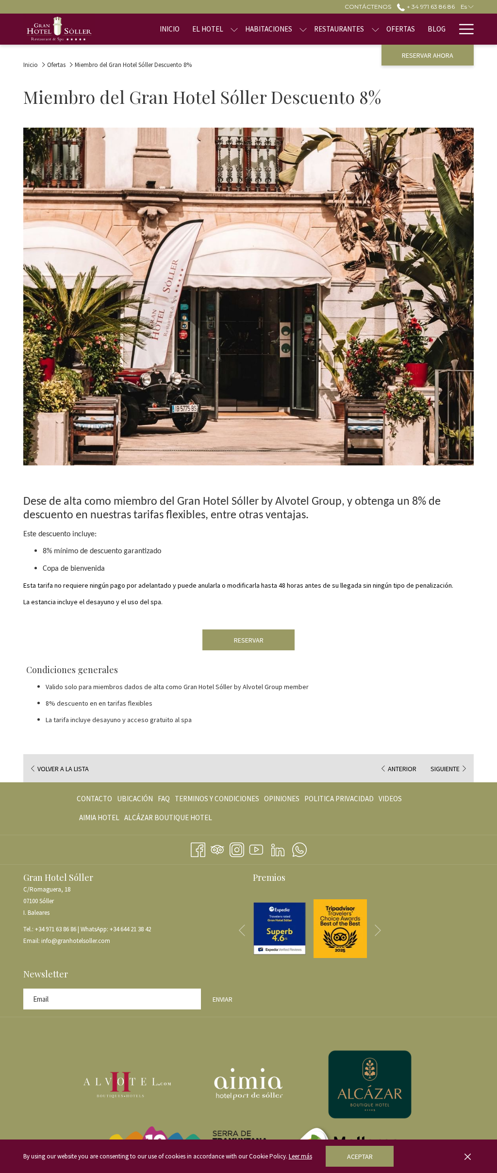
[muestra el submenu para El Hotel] (234, 29)
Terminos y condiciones (217, 798)
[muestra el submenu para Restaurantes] (375, 29)
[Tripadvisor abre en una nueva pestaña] (217, 848)
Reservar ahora (427, 55)
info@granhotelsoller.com (75, 941)
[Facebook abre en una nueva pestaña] (198, 848)
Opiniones (281, 798)
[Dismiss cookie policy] (468, 1156)
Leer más (300, 1156)
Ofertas (56, 65)
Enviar (222, 999)
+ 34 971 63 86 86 (429, 6)
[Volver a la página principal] (59, 29)
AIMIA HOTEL (99, 819)
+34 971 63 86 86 (55, 929)
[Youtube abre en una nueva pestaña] (256, 848)
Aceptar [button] (360, 1156)
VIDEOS (390, 801)
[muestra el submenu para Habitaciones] (303, 29)
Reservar (249, 640)
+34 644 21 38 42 (130, 929)
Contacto (94, 798)
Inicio (30, 65)
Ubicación (135, 798)
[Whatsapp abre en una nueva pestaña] (299, 848)
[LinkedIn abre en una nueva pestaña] (277, 848)
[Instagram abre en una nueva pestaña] (237, 848)
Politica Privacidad (339, 798)
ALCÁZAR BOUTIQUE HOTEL (168, 819)
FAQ (164, 798)
